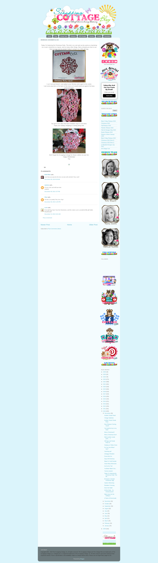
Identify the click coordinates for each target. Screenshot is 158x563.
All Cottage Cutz (105, 148)
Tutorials (91, 36)
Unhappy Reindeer (109, 454)
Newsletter (107, 36)
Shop (55, 36)
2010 (104, 411)
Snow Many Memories (110, 463)
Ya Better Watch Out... (110, 468)
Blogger (82, 559)
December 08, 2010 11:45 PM (53, 202)
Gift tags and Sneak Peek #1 (109, 441)
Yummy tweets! (108, 471)
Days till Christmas (109, 458)
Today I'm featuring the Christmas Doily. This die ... (110, 475)
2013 (104, 404)
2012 (104, 406)
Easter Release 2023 (106, 132)
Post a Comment (47, 217)
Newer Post (45, 225)
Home (49, 36)
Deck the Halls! (108, 487)
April (106, 518)
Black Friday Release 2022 (108, 138)
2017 (104, 394)
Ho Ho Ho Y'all (108, 466)
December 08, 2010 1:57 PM (52, 191)
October (107, 503)
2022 (104, 381)
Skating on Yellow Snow (110, 445)
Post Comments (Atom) (54, 228)
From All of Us (108, 456)
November (108, 501)
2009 (104, 528)
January (107, 525)
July (106, 511)
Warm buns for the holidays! (109, 494)
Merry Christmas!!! (109, 432)
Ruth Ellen (48, 174)
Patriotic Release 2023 (107, 127)
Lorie (46, 207)
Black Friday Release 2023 (108, 121)
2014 (104, 401)
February (107, 523)
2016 (104, 396)
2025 (104, 374)
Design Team (63, 36)
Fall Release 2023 (106, 125)
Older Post (93, 225)
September (108, 506)
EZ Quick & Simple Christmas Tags (109, 479)
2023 (104, 379)
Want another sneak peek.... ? (109, 437)
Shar (46, 197)
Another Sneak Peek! (110, 415)
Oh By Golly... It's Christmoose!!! (109, 490)
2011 (104, 408)
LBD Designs (82, 36)
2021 (104, 384)
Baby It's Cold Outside (110, 461)
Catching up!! (107, 451)
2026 (104, 372)
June (106, 513)
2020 (104, 386)
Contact (99, 36)
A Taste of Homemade (110, 498)
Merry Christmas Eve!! (110, 434)
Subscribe (109, 95)
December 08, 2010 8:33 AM (52, 179)
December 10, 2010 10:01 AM (53, 214)
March (106, 520)
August (107, 508)
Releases (73, 36)
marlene (47, 185)
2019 (104, 389)
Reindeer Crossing (109, 485)
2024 (104, 377)
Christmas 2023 (105, 123)
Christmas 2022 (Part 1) (107, 142)
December (108, 413)
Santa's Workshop (109, 483)
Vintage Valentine (109, 418)
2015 (104, 399)
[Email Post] (44, 167)
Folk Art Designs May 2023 (108, 130)
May (106, 516)
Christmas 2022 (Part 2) (107, 140)
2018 (104, 391)
